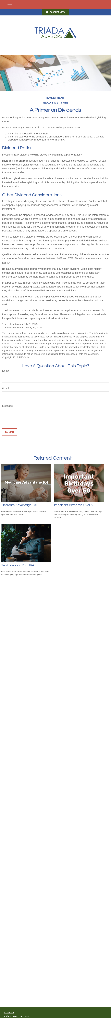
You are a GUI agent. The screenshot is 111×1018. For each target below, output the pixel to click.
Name (5, 371)
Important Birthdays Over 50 (74, 505)
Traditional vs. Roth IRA (17, 565)
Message (7, 405)
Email (5, 388)
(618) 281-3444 (21, 1016)
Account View (57, 12)
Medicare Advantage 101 (19, 505)
